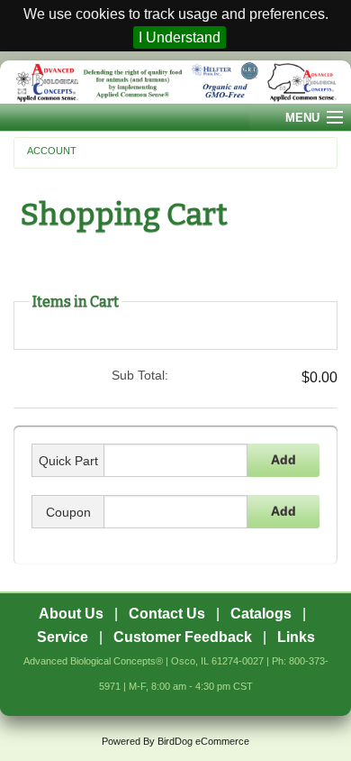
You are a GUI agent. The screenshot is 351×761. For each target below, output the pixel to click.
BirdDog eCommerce (203, 741)
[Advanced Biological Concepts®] (176, 82)
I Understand (179, 37)
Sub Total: (140, 375)
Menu (302, 117)
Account (51, 150)
